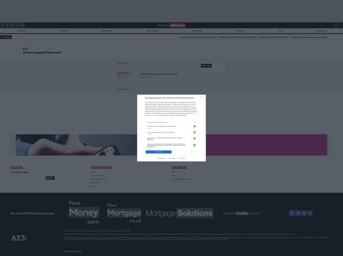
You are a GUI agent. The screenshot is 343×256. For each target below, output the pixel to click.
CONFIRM (158, 152)
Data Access (171, 158)
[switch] (193, 126)
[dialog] (171, 128)
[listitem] (171, 122)
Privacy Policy (182, 158)
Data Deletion (161, 158)
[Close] (202, 98)
